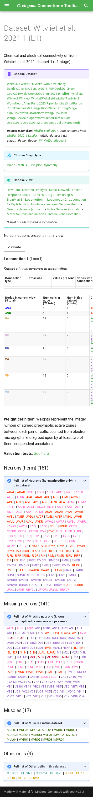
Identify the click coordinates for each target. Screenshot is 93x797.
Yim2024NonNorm (31, 113)
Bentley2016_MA (18, 88)
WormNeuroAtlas (19, 103)
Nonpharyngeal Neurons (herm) (58, 204)
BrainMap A (65, 195)
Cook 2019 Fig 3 (44, 195)
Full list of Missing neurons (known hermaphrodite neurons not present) (40, 619)
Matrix (22, 165)
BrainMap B (15, 199)
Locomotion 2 (57, 199)
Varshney (59, 84)
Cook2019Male (17, 93)
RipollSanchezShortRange (64, 103)
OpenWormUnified (41, 118)
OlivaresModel (71, 122)
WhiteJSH (13, 84)
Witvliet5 (37, 98)
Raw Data (13, 190)
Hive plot (36, 165)
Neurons (28, 190)
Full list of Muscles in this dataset (38, 723)
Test (57, 118)
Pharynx (41, 190)
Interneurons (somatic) (64, 214)
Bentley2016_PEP (42, 88)
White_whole (43, 84)
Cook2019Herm (65, 88)
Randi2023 (38, 103)
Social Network (59, 190)
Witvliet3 (12, 98)
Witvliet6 (49, 98)
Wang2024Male (17, 118)
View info (14, 247)
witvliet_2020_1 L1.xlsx (22, 135)
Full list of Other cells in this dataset (40, 766)
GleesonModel (51, 122)
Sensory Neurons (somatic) (25, 209)
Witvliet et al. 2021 (45, 131)
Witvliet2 (77, 93)
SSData (66, 118)
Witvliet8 (73, 98)
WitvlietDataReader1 (52, 140)
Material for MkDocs (32, 791)
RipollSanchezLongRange (59, 108)
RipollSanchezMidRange (24, 108)
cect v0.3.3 (76, 791)
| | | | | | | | (46, 772)
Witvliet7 (61, 98)
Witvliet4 (25, 98)
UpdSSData (14, 122)
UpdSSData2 (31, 122)
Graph (11, 165)
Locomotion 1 (35, 199)
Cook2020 (35, 93)
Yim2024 (13, 113)
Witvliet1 (64, 93)
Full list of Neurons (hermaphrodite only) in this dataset (45, 483)
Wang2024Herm (56, 113)
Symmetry (50, 165)
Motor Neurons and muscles (26, 214)
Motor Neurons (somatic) (64, 209)
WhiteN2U (27, 84)
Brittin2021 (50, 93)
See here (41, 453)
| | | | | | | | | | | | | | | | (42, 731)
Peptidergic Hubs (23, 204)
